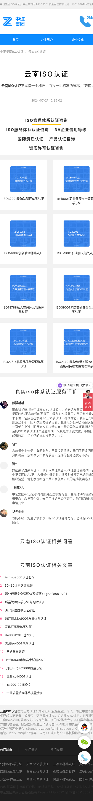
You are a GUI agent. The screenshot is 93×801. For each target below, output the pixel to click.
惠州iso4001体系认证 (19, 643)
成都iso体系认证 (64, 771)
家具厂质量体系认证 (18, 627)
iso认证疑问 (64, 787)
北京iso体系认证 (11, 764)
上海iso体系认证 (64, 764)
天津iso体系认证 (37, 764)
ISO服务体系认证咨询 (27, 129)
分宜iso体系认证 (11, 779)
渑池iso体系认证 (37, 779)
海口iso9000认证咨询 (19, 577)
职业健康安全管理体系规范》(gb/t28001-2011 (37, 594)
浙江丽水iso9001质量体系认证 (25, 618)
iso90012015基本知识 (20, 635)
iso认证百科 (46, 787)
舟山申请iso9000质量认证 (24, 668)
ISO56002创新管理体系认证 (23, 253)
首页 (16, 40)
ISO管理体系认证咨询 (46, 120)
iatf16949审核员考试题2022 (25, 660)
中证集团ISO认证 (11, 51)
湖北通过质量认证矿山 (20, 610)
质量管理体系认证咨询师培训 (24, 602)
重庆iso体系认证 (37, 771)
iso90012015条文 (18, 684)
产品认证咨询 (62, 139)
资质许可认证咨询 (46, 148)
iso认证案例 (8, 787)
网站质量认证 (15, 651)
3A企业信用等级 (71, 129)
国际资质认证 (31, 139)
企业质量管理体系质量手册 (24, 693)
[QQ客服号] (84, 727)
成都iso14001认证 (18, 676)
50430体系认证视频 (19, 585)
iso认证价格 (27, 787)
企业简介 (47, 40)
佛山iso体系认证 (64, 779)
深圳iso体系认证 (11, 771)
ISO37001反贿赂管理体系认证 (23, 198)
